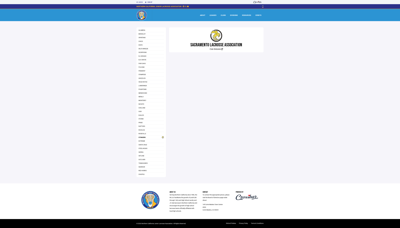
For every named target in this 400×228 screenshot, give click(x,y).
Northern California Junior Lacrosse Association (158, 6)
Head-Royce (143, 82)
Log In (140, 2)
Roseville (142, 134)
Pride (141, 123)
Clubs (223, 15)
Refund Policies (231, 223)
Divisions (234, 15)
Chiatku (141, 174)
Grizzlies (142, 78)
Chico (141, 41)
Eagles (141, 115)
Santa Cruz (143, 145)
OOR (140, 111)
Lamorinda (143, 86)
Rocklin (142, 130)
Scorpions (143, 52)
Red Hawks (143, 170)
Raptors (142, 126)
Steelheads (143, 148)
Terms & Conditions (257, 223)
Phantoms (142, 89)
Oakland (142, 108)
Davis (140, 45)
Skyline (141, 156)
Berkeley (142, 34)
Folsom (141, 67)
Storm (141, 119)
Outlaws (142, 159)
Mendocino (143, 93)
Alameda (142, 30)
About (202, 15)
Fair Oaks (142, 63)
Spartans (142, 38)
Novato (141, 104)
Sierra (141, 152)
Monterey (142, 100)
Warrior (142, 167)
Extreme (142, 141)
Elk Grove (142, 60)
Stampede (142, 74)
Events (258, 15)
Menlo (141, 97)
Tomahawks (143, 163)
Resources (246, 15)
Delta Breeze (143, 49)
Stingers (142, 137)
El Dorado (142, 56)
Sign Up (149, 2)
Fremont (142, 71)
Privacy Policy (243, 223)
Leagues (213, 15)
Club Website (215, 49)
